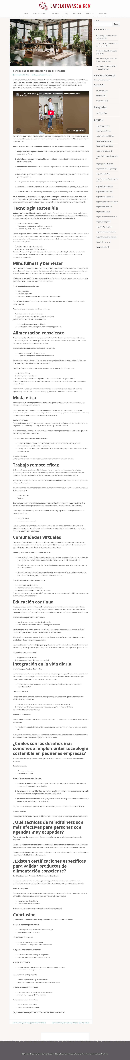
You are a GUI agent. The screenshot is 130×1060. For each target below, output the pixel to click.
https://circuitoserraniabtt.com (107, 202)
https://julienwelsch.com (104, 164)
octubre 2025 (101, 96)
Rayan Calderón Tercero (43, 75)
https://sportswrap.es (104, 141)
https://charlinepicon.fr (104, 151)
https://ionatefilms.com (104, 192)
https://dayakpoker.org (104, 187)
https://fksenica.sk (102, 247)
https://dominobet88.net (105, 136)
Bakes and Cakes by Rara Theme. (79, 1054)
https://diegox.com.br (103, 242)
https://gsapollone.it (103, 131)
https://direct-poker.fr (104, 207)
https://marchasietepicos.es (106, 232)
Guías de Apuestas (39, 14)
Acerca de (55, 14)
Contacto (102, 14)
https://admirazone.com (104, 146)
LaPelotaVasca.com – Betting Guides (40, 1054)
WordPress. (104, 1054)
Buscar (96, 21)
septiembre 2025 (102, 101)
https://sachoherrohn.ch (104, 197)
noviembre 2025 (102, 91)
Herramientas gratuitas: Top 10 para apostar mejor (70, 1023)
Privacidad (77, 14)
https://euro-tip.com (103, 222)
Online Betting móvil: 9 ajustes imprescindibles (29, 1023)
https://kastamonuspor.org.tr (106, 169)
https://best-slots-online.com (106, 237)
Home (26, 14)
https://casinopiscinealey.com (106, 217)
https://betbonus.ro (103, 212)
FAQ (66, 14)
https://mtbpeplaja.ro (103, 227)
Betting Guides (101, 113)
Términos (89, 14)
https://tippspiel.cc (102, 126)
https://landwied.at (102, 174)
